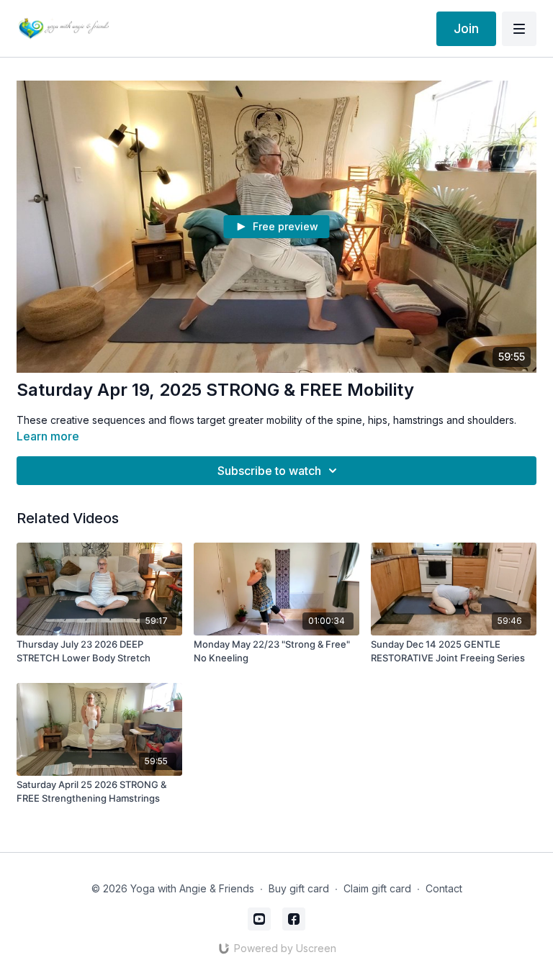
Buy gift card (299, 888)
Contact (444, 888)
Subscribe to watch (269, 470)
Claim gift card (377, 888)
